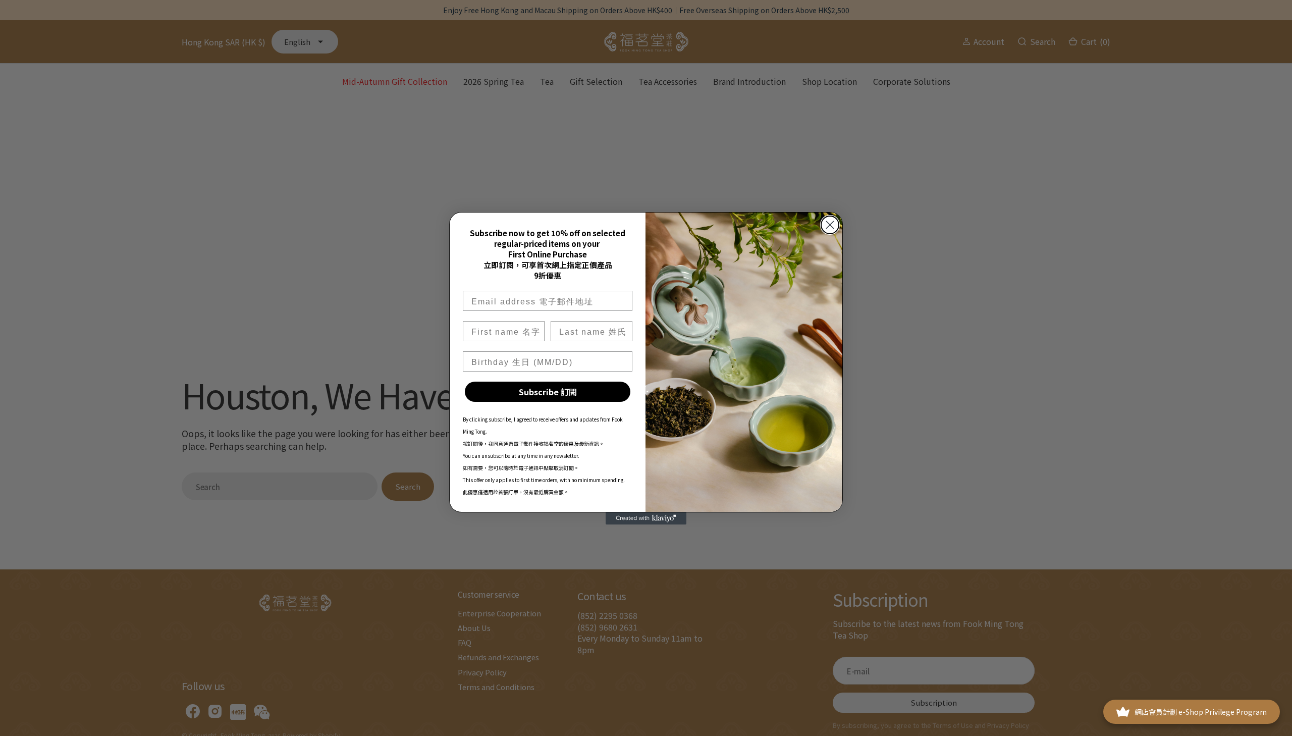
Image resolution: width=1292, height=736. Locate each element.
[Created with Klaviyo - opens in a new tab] (646, 518)
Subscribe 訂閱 (548, 392)
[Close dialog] (830, 225)
